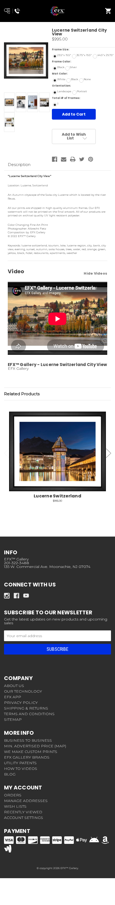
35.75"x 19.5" (84, 55)
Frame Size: (70, 49)
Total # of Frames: (75, 98)
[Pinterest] (90, 159)
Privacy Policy (21, 702)
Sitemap (13, 719)
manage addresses (26, 800)
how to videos (20, 768)
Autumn (18, 194)
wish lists (15, 806)
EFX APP (12, 697)
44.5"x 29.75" (105, 55)
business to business (28, 740)
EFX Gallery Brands (26, 757)
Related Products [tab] (22, 393)
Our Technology (23, 691)
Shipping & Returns (26, 708)
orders (12, 795)
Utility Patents (20, 762)
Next (108, 453)
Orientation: (70, 86)
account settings (23, 817)
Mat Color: (69, 74)
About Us (14, 685)
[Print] (72, 159)
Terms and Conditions (29, 713)
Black (60, 67)
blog (10, 774)
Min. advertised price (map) (35, 746)
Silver (73, 67)
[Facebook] (54, 159)
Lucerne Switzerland (57, 496)
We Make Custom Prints (30, 751)
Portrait (82, 91)
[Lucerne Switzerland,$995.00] (57, 451)
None (87, 79)
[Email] (63, 159)
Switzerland (40, 185)
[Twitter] (82, 159)
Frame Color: (71, 62)
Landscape (64, 91)
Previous (6, 453)
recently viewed (23, 812)
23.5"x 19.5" (64, 55)
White (61, 79)
